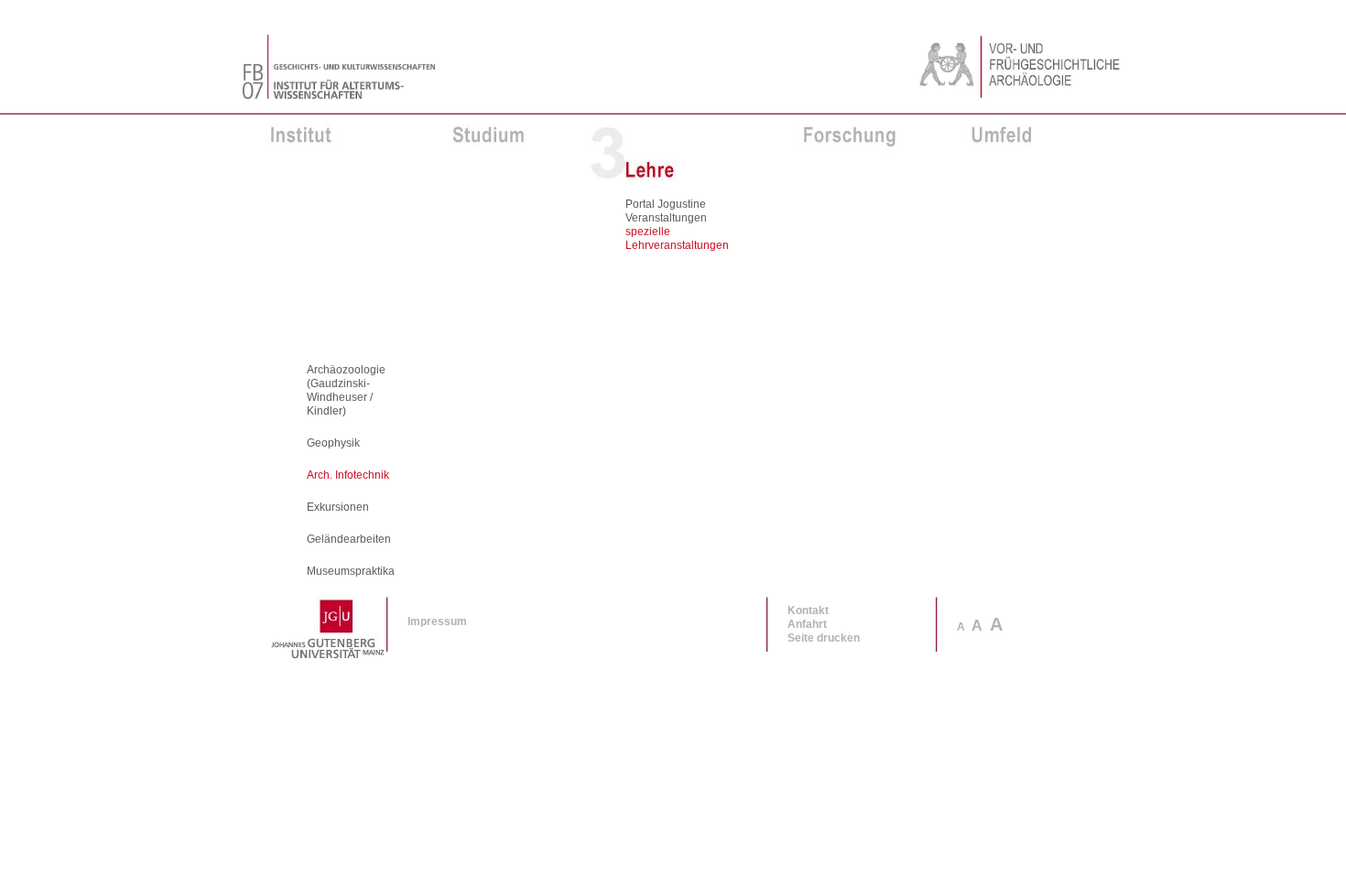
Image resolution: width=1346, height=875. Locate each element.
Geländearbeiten (349, 539)
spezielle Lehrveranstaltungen (677, 238)
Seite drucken (823, 638)
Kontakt (808, 610)
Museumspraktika (351, 571)
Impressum (437, 621)
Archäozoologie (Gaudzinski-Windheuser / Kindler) (346, 390)
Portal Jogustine (665, 204)
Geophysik (333, 443)
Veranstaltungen (666, 217)
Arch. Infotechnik (348, 475)
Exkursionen (338, 507)
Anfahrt (807, 624)
